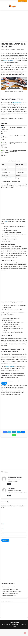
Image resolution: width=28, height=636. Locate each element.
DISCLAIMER (8, 624)
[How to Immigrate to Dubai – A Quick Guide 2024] (5, 145)
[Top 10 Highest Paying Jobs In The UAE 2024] (5, 130)
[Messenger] (23, 432)
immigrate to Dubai (16, 102)
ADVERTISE (14, 626)
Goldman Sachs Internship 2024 (9, 595)
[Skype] (19, 432)
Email (2, 528)
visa (6, 221)
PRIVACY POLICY (15, 624)
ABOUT (3, 624)
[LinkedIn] (14, 432)
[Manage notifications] (25, 633)
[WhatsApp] (14, 435)
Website (3, 534)
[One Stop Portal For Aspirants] (14, 5)
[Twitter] (9, 432)
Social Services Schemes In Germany (10, 587)
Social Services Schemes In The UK (10, 589)
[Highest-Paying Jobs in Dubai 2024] (5, 137)
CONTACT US (23, 624)
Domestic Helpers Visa (7, 178)
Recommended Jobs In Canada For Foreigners (12, 591)
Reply (9, 484)
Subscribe (3, 381)
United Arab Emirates (8, 60)
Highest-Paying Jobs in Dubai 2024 (18, 135)
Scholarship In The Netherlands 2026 (10, 593)
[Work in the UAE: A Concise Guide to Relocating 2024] (5, 153)
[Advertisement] (14, 26)
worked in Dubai (10, 366)
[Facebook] (5, 432)
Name (2, 523)
